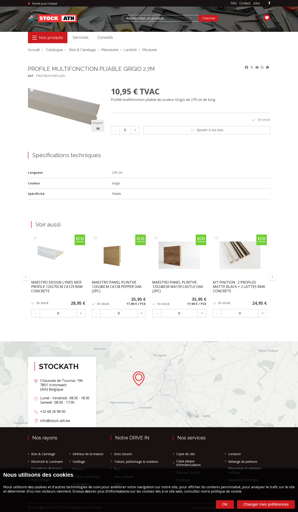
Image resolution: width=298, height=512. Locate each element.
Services (81, 37)
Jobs (256, 3)
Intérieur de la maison (88, 454)
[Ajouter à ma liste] (32, 90)
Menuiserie (109, 50)
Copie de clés (185, 454)
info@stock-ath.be (55, 420)
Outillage (79, 462)
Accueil (34, 50)
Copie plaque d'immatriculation (188, 463)
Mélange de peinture (242, 462)
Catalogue (54, 50)
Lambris (130, 50)
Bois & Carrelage (82, 50)
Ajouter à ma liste (210, 130)
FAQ (234, 3)
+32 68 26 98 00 (52, 411)
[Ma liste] (267, 18)
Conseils (105, 37)
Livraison (234, 454)
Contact (244, 3)
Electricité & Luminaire (47, 462)
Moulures (149, 50)
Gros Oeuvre (123, 454)
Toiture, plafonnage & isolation (136, 462)
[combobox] (160, 18)
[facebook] (269, 3)
